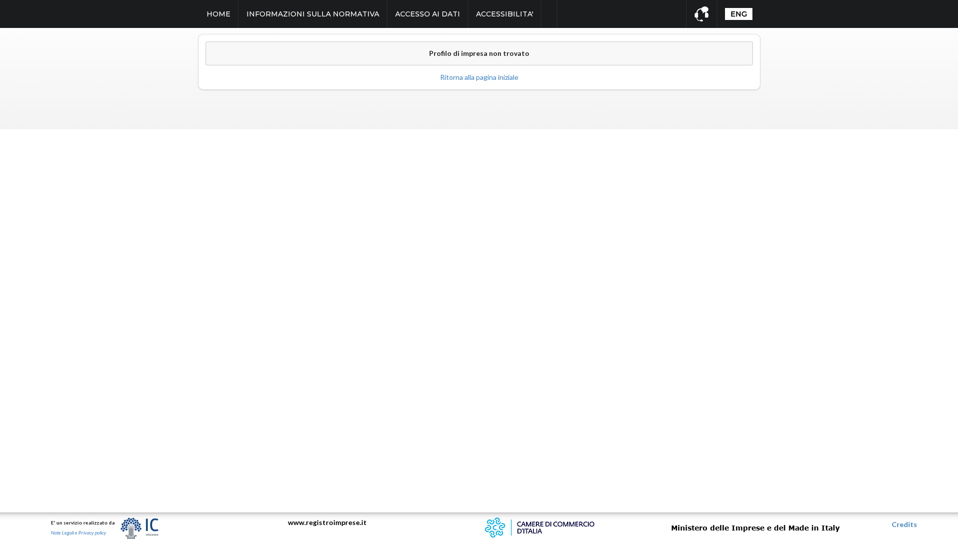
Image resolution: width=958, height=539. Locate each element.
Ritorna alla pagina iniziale (479, 77)
